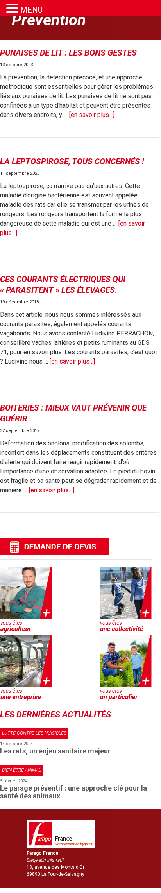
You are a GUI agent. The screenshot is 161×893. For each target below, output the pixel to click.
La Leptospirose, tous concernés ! (72, 161)
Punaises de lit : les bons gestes (68, 52)
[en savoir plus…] (91, 114)
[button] (13, 8)
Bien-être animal (21, 770)
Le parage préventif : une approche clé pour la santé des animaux (73, 792)
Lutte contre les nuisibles (34, 733)
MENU (31, 9)
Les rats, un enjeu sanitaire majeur (55, 751)
